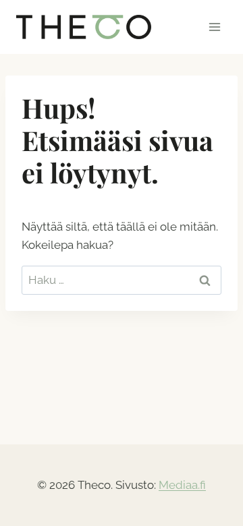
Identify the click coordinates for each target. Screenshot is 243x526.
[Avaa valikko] (214, 26)
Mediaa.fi (182, 485)
